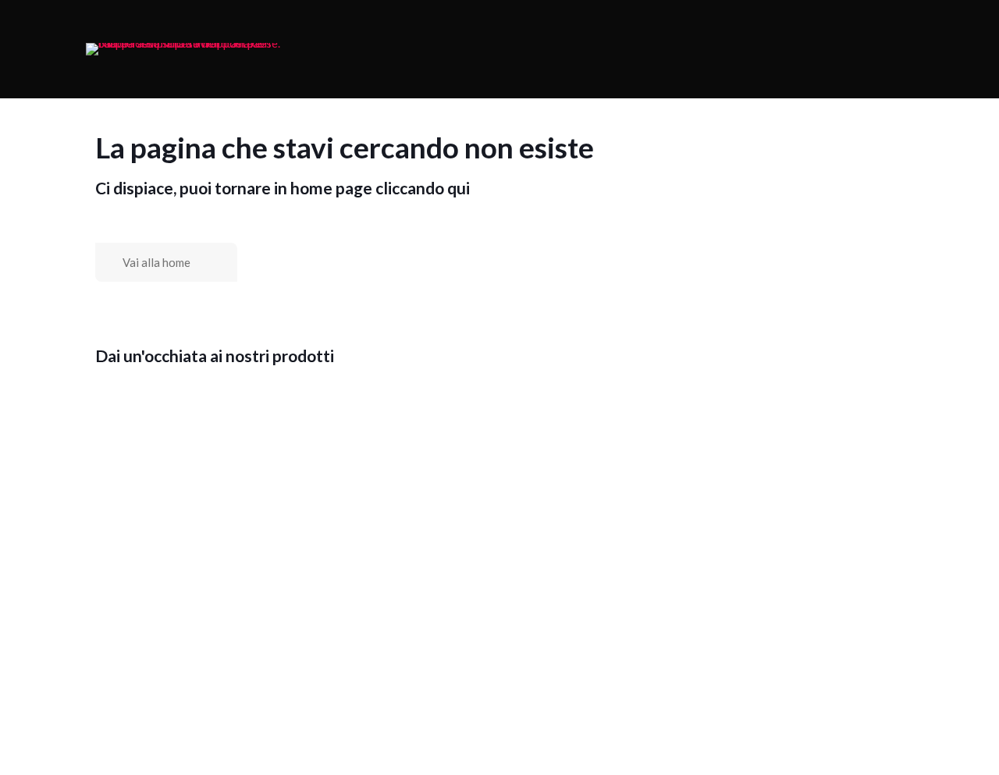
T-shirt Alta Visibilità (195, 589)
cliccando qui (422, 187)
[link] (183, 49)
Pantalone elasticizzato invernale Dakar (581, 593)
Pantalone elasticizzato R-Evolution (781, 593)
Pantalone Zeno (784, 702)
